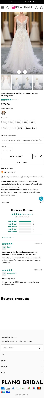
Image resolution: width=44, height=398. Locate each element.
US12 (4, 128)
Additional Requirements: (8, 136)
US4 (11, 122)
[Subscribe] (38, 348)
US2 (4, 122)
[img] (7, 244)
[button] (41, 7)
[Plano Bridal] (21, 7)
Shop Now (32, 2)
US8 (25, 122)
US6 (18, 122)
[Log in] (36, 7)
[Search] (7, 7)
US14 (12, 128)
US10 (33, 122)
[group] (6, 82)
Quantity (3, 146)
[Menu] (2, 7)
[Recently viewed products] (41, 199)
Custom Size (30, 128)
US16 (20, 128)
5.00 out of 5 (28, 214)
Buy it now (22, 162)
